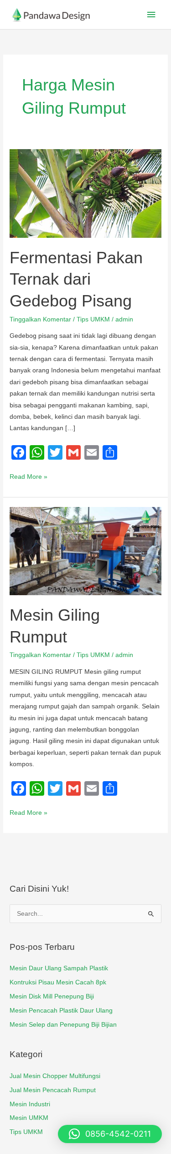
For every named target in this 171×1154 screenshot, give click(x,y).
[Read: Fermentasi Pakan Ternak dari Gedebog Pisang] (85, 193)
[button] (110, 1134)
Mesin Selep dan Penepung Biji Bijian (63, 1024)
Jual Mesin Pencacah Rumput (53, 1090)
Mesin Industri (30, 1104)
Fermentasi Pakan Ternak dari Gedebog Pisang (76, 279)
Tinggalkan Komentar (40, 319)
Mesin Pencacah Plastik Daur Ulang (61, 1010)
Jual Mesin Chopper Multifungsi (55, 1076)
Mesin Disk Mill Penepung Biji (52, 996)
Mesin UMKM (29, 1117)
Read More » (28, 475)
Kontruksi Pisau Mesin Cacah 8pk (58, 982)
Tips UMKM (93, 319)
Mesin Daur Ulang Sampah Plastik (59, 968)
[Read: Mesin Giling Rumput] (85, 550)
